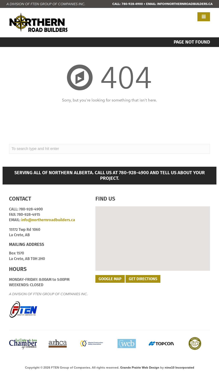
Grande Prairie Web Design (139, 367)
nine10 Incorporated (179, 367)
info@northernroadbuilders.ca (185, 4)
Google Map (110, 278)
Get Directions (143, 278)
